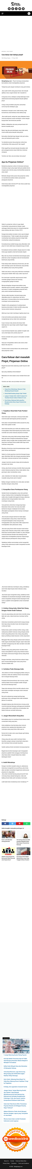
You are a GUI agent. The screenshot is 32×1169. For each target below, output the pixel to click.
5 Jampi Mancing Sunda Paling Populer (15, 1055)
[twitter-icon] (12, 8)
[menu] (2, 13)
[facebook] (5, 823)
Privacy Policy (6, 1163)
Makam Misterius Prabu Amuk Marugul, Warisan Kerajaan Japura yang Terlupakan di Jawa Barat (16, 1113)
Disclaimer (14, 1163)
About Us (6, 1161)
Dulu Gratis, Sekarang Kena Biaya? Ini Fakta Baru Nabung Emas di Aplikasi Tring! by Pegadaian (16, 1081)
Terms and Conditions (23, 1163)
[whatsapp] (26, 823)
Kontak (12, 1161)
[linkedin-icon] (23, 8)
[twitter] (12, 823)
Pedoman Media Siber (21, 1161)
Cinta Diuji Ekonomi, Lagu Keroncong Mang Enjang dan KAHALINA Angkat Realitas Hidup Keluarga (14, 1073)
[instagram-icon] (16, 8)
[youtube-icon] (19, 8)
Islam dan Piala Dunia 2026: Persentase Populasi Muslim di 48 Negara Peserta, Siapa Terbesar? (15, 1106)
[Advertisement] (16, 33)
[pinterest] (19, 823)
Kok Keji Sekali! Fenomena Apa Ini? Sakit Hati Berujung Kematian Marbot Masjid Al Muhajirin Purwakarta (16, 1060)
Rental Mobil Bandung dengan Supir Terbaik (15, 393)
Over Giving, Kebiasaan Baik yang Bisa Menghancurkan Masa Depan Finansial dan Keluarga (15, 402)
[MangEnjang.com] (16, 4)
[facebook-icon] (9, 8)
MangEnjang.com (18, 1166)
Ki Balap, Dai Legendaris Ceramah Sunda (15, 1087)
